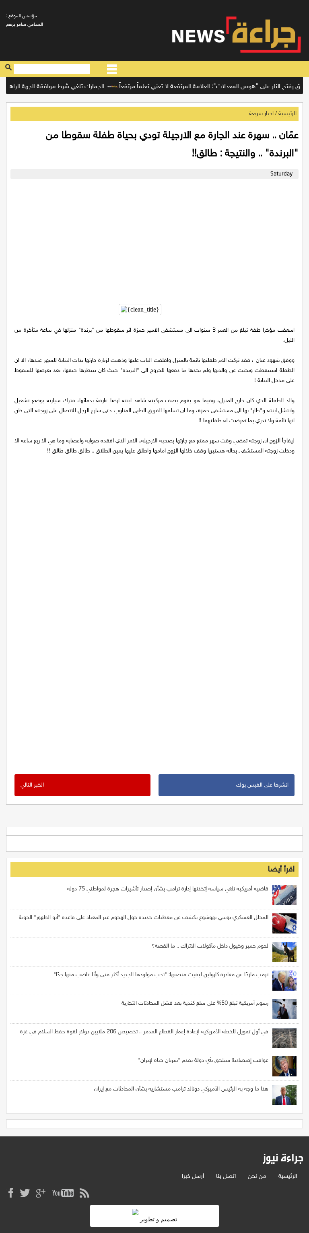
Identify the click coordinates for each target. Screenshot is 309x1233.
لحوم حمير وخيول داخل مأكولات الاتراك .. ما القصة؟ (210, 946)
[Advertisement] (154, 239)
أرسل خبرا (193, 1176)
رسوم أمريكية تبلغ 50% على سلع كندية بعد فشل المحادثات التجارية (195, 1003)
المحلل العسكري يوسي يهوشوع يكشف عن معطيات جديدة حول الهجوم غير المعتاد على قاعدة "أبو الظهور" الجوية (143, 917)
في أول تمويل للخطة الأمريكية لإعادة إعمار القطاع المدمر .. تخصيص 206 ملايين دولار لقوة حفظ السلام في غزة (144, 1032)
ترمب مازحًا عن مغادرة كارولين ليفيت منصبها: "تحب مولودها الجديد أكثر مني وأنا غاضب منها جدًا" (161, 974)
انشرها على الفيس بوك (262, 785)
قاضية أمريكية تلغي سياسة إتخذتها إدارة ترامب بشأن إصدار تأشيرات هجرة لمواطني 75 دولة (167, 889)
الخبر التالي (32, 785)
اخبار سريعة (261, 113)
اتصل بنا (226, 1176)
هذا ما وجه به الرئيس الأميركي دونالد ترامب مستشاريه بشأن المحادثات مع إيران (181, 1089)
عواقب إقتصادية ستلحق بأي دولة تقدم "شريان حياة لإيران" (203, 1060)
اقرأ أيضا (281, 869)
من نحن (257, 1176)
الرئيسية (287, 113)
